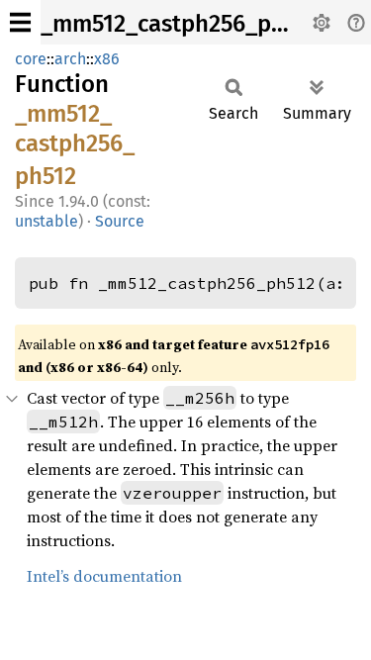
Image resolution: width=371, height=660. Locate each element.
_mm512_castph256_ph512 (180, 24)
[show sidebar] (20, 22)
